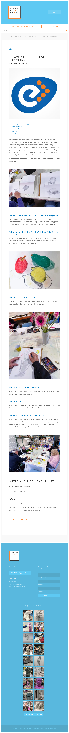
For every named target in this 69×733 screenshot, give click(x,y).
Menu (54, 12)
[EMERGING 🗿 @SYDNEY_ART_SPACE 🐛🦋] (28, 695)
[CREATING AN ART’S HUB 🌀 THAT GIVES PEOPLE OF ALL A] (39, 627)
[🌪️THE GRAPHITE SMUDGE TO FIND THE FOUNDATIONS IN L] (39, 672)
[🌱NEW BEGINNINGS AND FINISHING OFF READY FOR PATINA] (28, 615)
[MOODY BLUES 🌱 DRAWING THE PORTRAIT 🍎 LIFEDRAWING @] (39, 615)
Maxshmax (53, 728)
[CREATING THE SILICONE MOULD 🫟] (28, 683)
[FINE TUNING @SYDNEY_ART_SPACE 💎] (28, 661)
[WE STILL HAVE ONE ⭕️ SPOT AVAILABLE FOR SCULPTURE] (39, 706)
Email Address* (42, 577)
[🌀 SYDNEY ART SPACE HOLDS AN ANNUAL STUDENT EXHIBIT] (28, 706)
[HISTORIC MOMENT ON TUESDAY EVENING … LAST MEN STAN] (39, 649)
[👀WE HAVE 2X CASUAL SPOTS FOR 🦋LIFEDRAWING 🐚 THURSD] (28, 638)
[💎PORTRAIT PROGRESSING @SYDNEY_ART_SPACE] (28, 649)
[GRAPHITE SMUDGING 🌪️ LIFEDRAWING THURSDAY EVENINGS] (39, 661)
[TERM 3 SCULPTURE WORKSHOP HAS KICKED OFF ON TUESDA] (28, 672)
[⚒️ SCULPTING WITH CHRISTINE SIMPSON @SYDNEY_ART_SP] (39, 638)
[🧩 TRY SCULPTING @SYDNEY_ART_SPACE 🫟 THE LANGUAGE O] (28, 627)
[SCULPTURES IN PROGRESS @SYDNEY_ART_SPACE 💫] (39, 695)
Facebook (55, 26)
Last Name (40, 591)
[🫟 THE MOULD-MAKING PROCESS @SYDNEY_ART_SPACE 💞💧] (39, 683)
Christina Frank (23, 124)
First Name (40, 584)
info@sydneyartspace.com (21, 26)
